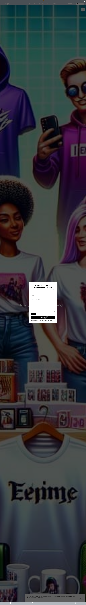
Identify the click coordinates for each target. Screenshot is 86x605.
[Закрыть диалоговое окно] (84, 1)
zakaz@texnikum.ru (48, 292)
